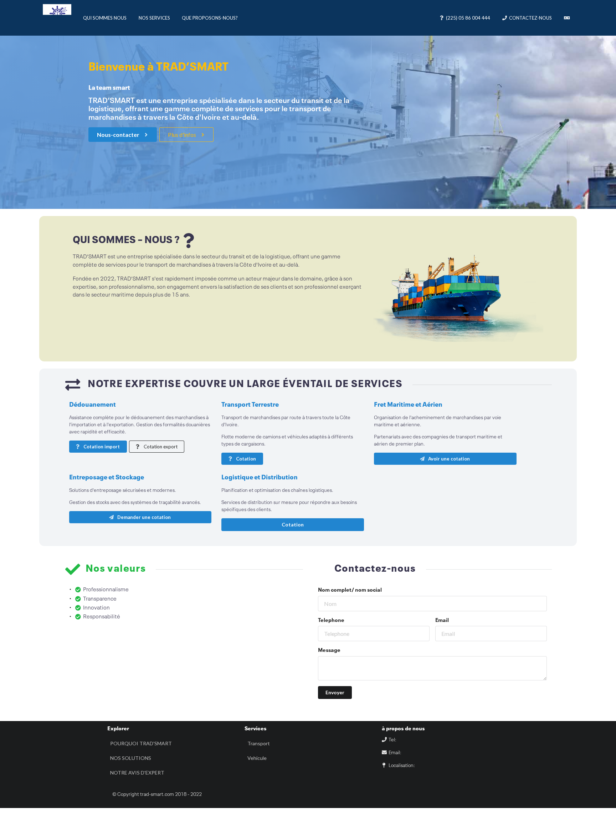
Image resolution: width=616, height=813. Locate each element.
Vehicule (257, 758)
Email (442, 620)
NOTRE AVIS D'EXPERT (137, 773)
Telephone (331, 620)
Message (329, 650)
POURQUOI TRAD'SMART (141, 743)
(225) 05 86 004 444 (468, 18)
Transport (258, 743)
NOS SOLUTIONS (130, 758)
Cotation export (160, 446)
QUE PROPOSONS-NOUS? (210, 18)
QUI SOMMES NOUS (105, 18)
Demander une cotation (143, 517)
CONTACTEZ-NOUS (530, 18)
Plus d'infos (182, 134)
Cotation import (101, 446)
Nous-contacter (118, 134)
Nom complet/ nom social (350, 590)
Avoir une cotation (448, 459)
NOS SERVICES (154, 18)
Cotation (245, 459)
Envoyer (334, 692)
